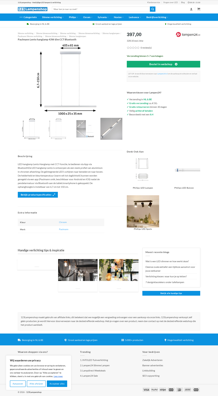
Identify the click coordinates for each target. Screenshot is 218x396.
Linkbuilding (148, 370)
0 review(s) (146, 47)
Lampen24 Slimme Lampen (96, 365)
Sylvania (102, 17)
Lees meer (58, 376)
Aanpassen (18, 383)
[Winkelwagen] (198, 9)
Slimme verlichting (52, 17)
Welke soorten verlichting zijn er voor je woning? (119, 285)
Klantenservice (153, 2)
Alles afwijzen (36, 383)
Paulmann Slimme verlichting (30, 36)
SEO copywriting (150, 375)
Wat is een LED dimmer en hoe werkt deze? (167, 261)
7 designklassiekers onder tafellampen (165, 282)
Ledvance (134, 17)
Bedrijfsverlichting (156, 17)
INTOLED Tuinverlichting (95, 360)
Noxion (118, 17)
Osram (86, 17)
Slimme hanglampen (111, 33)
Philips (72, 17)
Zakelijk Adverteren (152, 360)
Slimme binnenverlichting (46, 33)
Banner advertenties (152, 365)
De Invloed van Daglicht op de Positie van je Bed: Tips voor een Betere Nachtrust (37, 263)
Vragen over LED (170, 2)
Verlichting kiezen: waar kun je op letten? (166, 276)
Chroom (63, 222)
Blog (183, 2)
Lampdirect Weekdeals (94, 370)
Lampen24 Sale (90, 375)
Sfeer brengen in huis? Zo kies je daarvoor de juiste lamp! (78, 285)
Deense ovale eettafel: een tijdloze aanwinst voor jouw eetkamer (170, 268)
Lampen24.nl (162, 74)
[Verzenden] (152, 9)
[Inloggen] (191, 9)
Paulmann (63, 229)
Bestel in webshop (160, 64)
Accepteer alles (57, 383)
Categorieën (30, 17)
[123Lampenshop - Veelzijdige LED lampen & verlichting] (32, 9)
